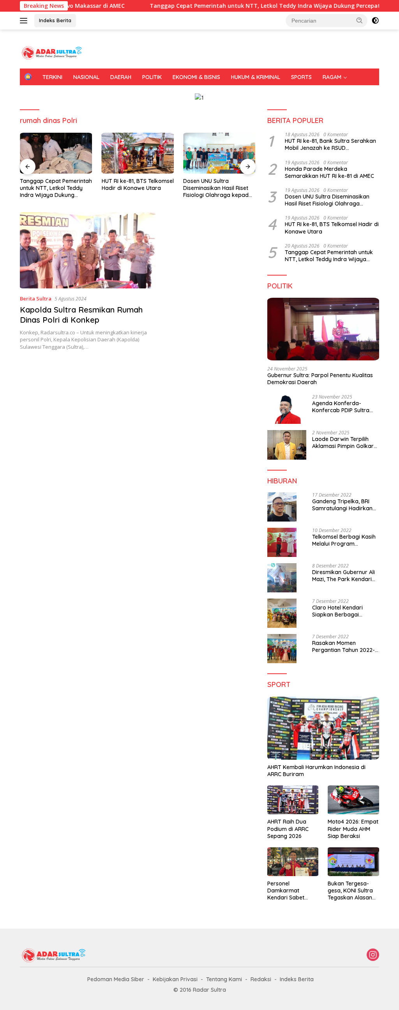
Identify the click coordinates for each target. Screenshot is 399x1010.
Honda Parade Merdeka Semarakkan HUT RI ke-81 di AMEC (329, 172)
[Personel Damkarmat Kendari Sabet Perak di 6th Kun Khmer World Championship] (293, 861)
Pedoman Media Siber (115, 979)
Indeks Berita (55, 20)
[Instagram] (373, 955)
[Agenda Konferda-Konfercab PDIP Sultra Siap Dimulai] (286, 409)
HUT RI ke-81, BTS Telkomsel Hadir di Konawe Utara (138, 184)
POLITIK (152, 77)
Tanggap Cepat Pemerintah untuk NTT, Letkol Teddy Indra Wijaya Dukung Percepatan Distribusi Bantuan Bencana (56, 188)
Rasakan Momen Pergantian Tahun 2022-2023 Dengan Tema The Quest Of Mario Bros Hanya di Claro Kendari (343, 646)
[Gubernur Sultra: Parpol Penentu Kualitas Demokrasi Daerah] (323, 329)
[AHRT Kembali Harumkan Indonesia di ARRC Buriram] (323, 728)
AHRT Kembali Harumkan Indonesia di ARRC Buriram (316, 771)
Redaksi (261, 979)
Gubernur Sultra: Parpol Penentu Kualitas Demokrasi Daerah (320, 379)
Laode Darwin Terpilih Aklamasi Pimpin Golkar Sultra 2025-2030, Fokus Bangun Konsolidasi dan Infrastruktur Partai (343, 443)
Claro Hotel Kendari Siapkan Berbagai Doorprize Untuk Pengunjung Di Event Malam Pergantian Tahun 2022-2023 (344, 611)
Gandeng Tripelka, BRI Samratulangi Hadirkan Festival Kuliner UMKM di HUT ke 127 (343, 505)
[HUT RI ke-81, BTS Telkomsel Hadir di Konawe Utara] (138, 153)
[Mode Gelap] (375, 20)
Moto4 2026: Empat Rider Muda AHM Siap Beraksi (353, 828)
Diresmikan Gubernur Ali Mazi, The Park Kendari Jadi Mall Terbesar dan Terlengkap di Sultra (343, 576)
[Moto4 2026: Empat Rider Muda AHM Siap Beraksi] (353, 799)
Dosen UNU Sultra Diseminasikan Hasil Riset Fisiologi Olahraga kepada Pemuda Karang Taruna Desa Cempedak (217, 188)
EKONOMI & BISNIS (196, 77)
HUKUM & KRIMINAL (255, 77)
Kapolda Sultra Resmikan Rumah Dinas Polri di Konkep (81, 315)
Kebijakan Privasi (175, 979)
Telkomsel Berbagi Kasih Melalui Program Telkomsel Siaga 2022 (344, 540)
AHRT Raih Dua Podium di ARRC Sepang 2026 (288, 828)
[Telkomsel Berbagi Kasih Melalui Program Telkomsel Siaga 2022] (282, 542)
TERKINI (52, 77)
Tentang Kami (224, 979)
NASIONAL (86, 77)
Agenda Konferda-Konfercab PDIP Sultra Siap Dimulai (340, 407)
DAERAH (120, 77)
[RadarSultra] (53, 52)
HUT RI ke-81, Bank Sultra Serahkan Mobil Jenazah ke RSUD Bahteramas (330, 144)
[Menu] (25, 20)
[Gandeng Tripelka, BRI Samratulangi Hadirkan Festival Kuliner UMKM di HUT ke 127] (282, 507)
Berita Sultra (35, 298)
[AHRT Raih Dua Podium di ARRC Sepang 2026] (293, 799)
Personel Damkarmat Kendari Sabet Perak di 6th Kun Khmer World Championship (288, 890)
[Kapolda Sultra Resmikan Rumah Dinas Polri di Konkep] (87, 250)
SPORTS (301, 77)
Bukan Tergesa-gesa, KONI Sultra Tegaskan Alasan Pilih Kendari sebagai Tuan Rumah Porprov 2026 (350, 890)
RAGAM (332, 77)
